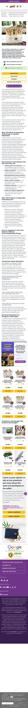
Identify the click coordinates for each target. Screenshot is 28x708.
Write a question (14, 512)
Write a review (14, 516)
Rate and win (5, 47)
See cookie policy (17, 700)
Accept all (7, 703)
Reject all (20, 703)
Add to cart (7, 416)
